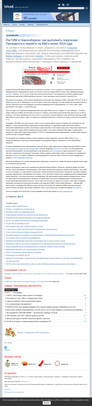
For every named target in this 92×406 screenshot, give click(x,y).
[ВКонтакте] (19, 196)
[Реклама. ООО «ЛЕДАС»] (46, 16)
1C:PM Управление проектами (22, 158)
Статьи (14, 24)
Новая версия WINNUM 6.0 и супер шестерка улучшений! (25, 249)
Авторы (22, 24)
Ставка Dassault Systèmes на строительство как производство (27, 215)
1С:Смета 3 (58, 149)
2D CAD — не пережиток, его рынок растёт (20, 209)
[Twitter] (21, 196)
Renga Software (14, 56)
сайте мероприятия (65, 191)
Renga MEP (35, 149)
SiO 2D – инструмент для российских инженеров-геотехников (26, 220)
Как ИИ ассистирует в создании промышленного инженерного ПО (29, 321)
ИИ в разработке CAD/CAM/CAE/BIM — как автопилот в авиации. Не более (32, 313)
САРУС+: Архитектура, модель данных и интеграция (23, 252)
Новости (6, 24)
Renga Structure (24, 149)
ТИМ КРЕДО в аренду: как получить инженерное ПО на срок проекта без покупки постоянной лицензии (40, 244)
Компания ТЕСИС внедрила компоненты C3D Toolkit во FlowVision (28, 218)
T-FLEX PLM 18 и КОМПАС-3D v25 (17, 223)
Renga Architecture (12, 149)
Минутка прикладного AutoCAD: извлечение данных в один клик (28, 318)
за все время (17, 292)
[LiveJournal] (23, 196)
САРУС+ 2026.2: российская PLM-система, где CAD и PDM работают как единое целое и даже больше (40, 264)
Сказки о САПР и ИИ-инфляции (16, 206)
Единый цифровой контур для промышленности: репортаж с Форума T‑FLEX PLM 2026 (35, 246)
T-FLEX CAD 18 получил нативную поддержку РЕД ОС (24, 232)
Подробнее (7, 389)
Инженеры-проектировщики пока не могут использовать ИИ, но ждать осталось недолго (35, 241)
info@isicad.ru (25, 381)
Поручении (14, 102)
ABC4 (66, 149)
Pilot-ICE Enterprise (55, 151)
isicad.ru (26, 376)
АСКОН (39, 56)
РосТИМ (8, 94)
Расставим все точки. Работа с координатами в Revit (24, 298)
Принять (47, 403)
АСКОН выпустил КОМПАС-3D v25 (18, 255)
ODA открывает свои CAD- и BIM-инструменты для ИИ (24, 226)
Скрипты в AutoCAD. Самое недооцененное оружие (24, 301)
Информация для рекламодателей (14, 392)
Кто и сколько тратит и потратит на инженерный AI (23, 238)
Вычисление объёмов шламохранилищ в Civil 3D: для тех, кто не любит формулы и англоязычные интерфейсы (45, 310)
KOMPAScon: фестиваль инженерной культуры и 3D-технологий (26, 281)
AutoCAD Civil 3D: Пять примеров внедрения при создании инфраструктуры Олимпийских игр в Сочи (41, 307)
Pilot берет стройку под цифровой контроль (20, 212)
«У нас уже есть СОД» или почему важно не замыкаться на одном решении (31, 229)
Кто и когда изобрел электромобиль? (19, 304)
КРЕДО (15, 155)
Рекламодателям (42, 24)
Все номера (8, 343)
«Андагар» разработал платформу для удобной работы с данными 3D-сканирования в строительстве (40, 235)
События (30, 24)
